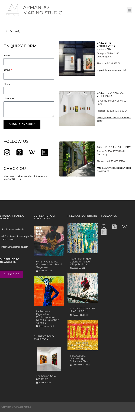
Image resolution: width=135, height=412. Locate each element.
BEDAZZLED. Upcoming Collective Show (79, 358)
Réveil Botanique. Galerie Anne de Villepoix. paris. (80, 261)
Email (7, 69)
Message (9, 98)
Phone (7, 84)
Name (7, 55)
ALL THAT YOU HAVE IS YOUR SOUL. (82, 310)
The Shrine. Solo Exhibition (46, 377)
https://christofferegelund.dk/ (111, 70)
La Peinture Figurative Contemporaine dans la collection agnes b (47, 317)
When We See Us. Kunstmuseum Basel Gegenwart (49, 264)
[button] (129, 10)
